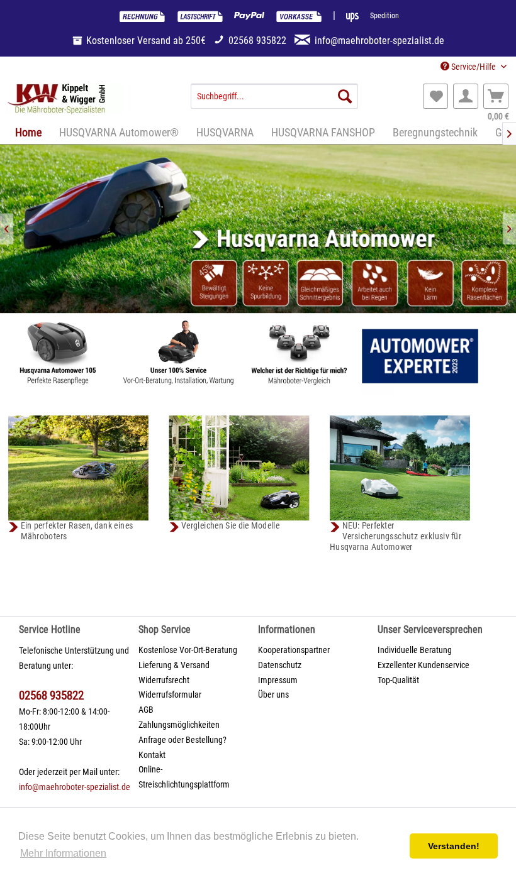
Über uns (273, 694)
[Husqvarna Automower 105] (58, 355)
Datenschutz (279, 665)
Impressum (278, 680)
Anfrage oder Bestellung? (182, 740)
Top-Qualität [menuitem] (398, 680)
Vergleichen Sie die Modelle (230, 525)
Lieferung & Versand (174, 665)
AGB (146, 710)
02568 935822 (51, 695)
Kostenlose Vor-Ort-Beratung (187, 650)
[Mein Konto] (465, 96)
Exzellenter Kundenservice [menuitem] (423, 665)
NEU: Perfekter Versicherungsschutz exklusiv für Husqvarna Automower (395, 536)
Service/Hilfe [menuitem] (473, 67)
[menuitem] (275, 96)
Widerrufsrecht (163, 680)
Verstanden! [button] (454, 846)
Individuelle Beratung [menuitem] (415, 650)
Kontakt (151, 755)
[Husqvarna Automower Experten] (420, 355)
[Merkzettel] (435, 96)
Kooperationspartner (294, 650)
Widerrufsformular (169, 694)
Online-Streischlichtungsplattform (184, 776)
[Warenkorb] (495, 96)
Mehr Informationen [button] (63, 853)
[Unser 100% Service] (179, 355)
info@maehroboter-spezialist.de (74, 787)
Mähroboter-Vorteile (258, 229)
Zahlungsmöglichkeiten (179, 725)
